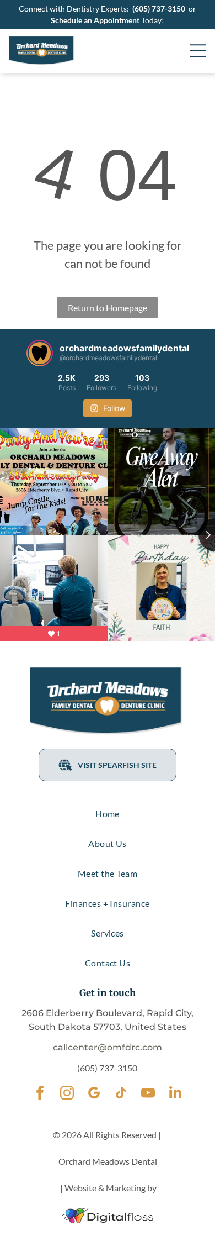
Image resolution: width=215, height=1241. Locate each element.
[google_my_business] (94, 1094)
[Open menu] (198, 51)
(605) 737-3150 (158, 8)
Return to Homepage (107, 307)
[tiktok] (121, 1094)
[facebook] (40, 1094)
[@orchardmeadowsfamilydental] (40, 353)
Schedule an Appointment (95, 20)
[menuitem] (108, 814)
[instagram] (67, 1094)
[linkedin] (175, 1094)
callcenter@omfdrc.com (107, 1047)
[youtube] (148, 1094)
